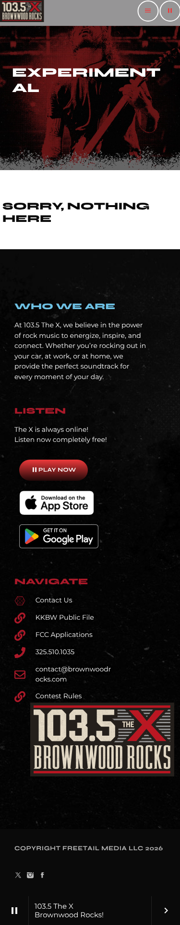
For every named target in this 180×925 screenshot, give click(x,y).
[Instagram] (30, 875)
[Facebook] (43, 875)
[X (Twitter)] (18, 875)
